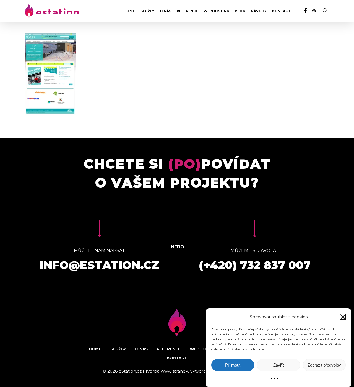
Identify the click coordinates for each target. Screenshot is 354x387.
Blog (240, 11)
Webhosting (216, 11)
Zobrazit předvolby (324, 365)
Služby (147, 11)
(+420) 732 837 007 (255, 265)
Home (129, 11)
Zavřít (278, 365)
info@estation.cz (99, 265)
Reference (187, 11)
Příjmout (232, 365)
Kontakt (281, 11)
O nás (165, 11)
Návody (259, 11)
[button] (343, 317)
